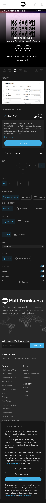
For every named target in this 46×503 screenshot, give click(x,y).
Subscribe (23, 143)
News (25, 395)
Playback (5, 397)
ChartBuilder (7, 416)
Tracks (4, 393)
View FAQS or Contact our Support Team (19, 358)
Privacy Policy (24, 496)
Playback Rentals (9, 405)
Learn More (8, 137)
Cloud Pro (6, 408)
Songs (25, 370)
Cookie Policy (10, 496)
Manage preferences (23, 469)
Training (26, 377)
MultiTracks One (9, 370)
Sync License (7, 381)
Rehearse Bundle (9, 377)
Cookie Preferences (12, 463)
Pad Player (6, 401)
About (25, 387)
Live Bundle (7, 373)
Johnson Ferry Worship (17, 41)
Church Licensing (9, 389)
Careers (26, 391)
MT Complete (7, 385)
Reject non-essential (23, 474)
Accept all (23, 479)
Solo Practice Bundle (10, 420)
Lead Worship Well (31, 373)
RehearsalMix (7, 412)
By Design (35, 41)
